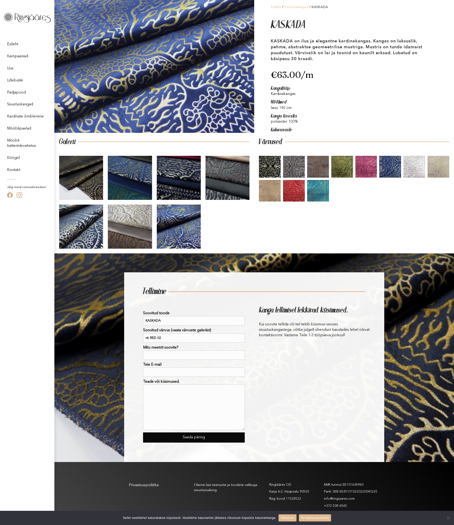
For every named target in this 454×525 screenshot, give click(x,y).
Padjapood (16, 92)
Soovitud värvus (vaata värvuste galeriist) (177, 330)
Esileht (12, 44)
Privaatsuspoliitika (144, 485)
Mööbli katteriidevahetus (21, 143)
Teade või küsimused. (161, 382)
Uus (10, 68)
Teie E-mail (152, 365)
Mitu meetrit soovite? (161, 348)
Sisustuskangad (20, 104)
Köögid (13, 158)
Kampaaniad (17, 56)
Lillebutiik (15, 80)
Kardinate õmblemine (25, 116)
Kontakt (13, 170)
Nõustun (287, 518)
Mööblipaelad (19, 128)
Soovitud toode (156, 313)
